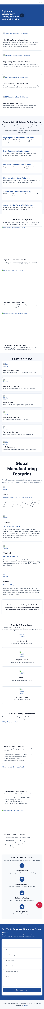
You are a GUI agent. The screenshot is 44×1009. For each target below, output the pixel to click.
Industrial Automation (11, 386)
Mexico (6, 581)
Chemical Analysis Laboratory (14, 835)
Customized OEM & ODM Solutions (18, 205)
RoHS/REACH (22, 678)
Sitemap (25, 1005)
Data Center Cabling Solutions (16, 151)
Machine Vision (8, 402)
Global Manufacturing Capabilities (15, 40)
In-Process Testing (22, 898)
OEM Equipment (9, 447)
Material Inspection (22, 884)
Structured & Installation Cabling (17, 192)
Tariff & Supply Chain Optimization (15, 83)
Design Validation (22, 870)
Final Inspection (22, 912)
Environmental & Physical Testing (15, 791)
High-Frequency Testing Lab (14, 746)
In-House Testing (22, 697)
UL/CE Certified (22, 660)
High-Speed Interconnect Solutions (18, 138)
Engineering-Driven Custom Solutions (16, 62)
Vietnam (7, 522)
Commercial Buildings (11, 417)
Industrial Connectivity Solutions (17, 165)
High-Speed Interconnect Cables (15, 260)
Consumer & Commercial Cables (15, 345)
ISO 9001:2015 (22, 641)
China (5, 494)
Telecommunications (10, 432)
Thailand (7, 553)
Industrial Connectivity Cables (14, 302)
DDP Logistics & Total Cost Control (15, 103)
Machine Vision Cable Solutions (16, 178)
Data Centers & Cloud (11, 370)
